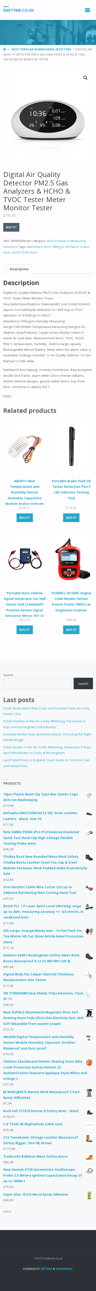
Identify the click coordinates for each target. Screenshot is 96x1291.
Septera (46, 1269)
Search (8, 675)
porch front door (24, 252)
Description (19, 269)
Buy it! (11, 227)
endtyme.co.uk (18, 10)
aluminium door (39, 247)
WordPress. (64, 1269)
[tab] (19, 269)
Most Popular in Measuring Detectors (41, 49)
